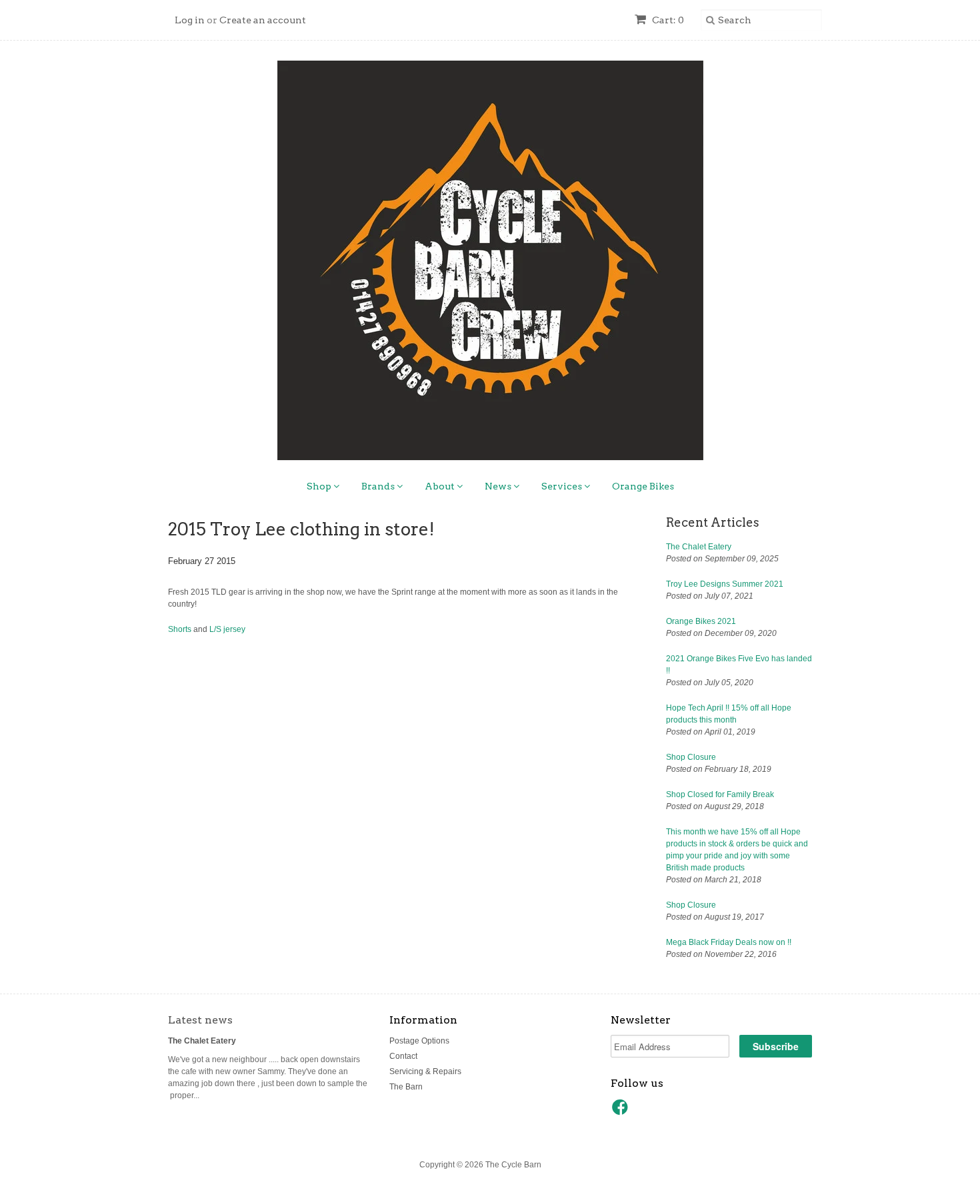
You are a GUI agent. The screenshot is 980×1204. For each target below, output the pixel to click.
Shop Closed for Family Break (720, 794)
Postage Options (419, 1041)
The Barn (406, 1086)
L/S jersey (227, 629)
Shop (320, 486)
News (499, 486)
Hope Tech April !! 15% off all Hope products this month (728, 714)
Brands (379, 486)
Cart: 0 (667, 20)
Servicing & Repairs (425, 1071)
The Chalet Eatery (698, 546)
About (441, 486)
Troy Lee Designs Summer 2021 (724, 584)
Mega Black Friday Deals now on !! (728, 942)
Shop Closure (691, 757)
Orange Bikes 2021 (701, 621)
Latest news (200, 1020)
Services (562, 486)
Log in (190, 20)
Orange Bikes (643, 486)
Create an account (262, 20)
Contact (403, 1056)
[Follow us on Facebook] (622, 1111)
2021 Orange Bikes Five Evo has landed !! (739, 664)
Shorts (179, 629)
